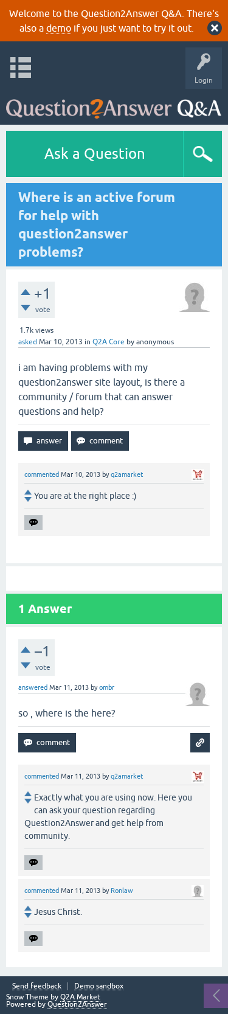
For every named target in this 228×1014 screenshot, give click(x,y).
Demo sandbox (98, 986)
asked (27, 342)
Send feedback (36, 986)
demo (58, 28)
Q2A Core (108, 342)
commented (41, 474)
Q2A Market (80, 997)
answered (32, 687)
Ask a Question (94, 153)
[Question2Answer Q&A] (113, 104)
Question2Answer (77, 1004)
